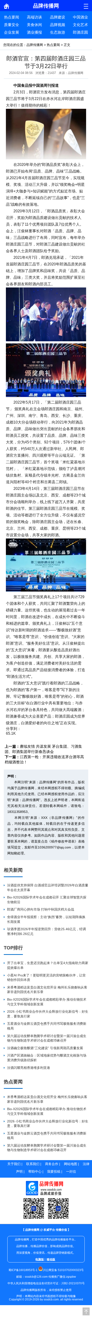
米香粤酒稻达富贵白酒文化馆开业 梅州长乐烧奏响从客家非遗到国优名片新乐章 (47, 989)
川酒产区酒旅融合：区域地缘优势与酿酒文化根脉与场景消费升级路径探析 (46, 1057)
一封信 (71, 1171)
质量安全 (11, 25)
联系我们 (32, 1164)
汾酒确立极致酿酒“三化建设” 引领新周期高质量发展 (45, 1048)
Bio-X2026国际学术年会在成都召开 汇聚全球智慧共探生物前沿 (46, 899)
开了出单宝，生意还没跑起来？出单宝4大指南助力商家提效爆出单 (47, 965)
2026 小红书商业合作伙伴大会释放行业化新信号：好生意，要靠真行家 (47, 1014)
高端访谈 (34, 17)
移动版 (51, 1259)
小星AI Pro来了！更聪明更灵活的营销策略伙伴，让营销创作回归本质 (46, 977)
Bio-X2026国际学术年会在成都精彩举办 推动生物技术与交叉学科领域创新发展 (46, 1002)
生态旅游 (57, 32)
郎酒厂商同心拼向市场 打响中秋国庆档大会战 (40, 909)
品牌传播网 (34, 45)
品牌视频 (57, 25)
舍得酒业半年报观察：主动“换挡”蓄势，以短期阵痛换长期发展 (46, 919)
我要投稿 (53, 1171)
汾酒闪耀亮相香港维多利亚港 (28, 1068)
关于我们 (14, 1164)
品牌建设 (57, 17)
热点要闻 (11, 17)
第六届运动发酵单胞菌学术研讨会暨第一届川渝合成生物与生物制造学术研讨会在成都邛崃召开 (46, 1038)
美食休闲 (34, 25)
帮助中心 (35, 1171)
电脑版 (39, 1259)
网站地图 (70, 1164)
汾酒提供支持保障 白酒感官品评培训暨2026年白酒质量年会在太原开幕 (47, 887)
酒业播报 (34, 32)
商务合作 (51, 1164)
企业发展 (11, 32)
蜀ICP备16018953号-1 (23, 1270)
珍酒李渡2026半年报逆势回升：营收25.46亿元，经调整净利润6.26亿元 (46, 931)
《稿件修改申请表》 (63, 841)
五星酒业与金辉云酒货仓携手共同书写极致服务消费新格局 (46, 1026)
